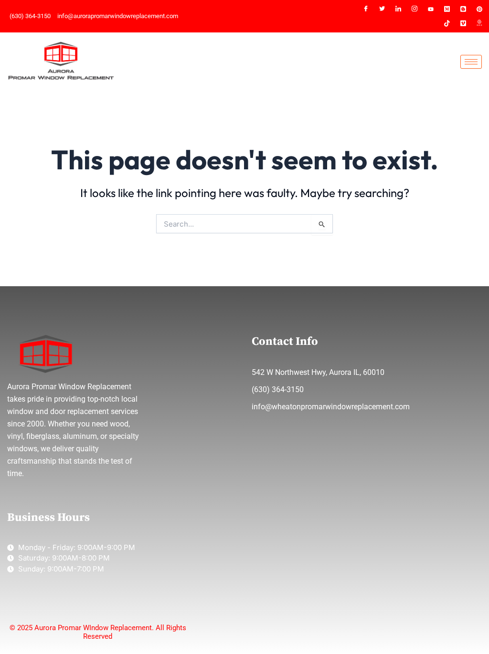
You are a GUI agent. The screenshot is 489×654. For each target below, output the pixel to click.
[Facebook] (366, 9)
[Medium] (447, 9)
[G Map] (479, 23)
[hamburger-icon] (471, 62)
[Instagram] (414, 9)
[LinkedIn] (398, 9)
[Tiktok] (447, 23)
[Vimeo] (463, 23)
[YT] (431, 9)
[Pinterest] (479, 9)
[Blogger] (463, 9)
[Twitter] (382, 9)
